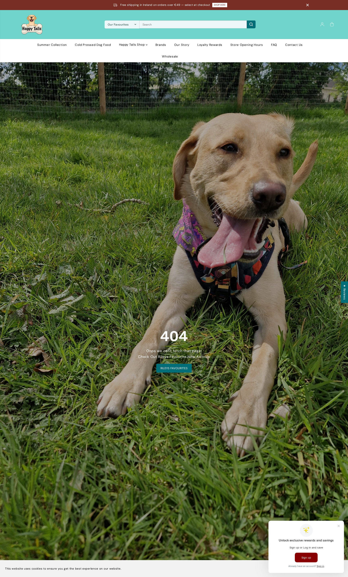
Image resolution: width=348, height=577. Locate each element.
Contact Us (294, 45)
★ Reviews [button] (344, 292)
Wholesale (170, 56)
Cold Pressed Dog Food (93, 45)
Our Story (181, 45)
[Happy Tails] (32, 24)
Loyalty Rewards (209, 45)
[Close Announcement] (307, 5)
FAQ (274, 45)
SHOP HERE (218, 4)
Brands (160, 45)
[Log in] (322, 24)
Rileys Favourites (174, 368)
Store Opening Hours (246, 45)
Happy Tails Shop (132, 45)
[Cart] (331, 24)
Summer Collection (52, 45)
